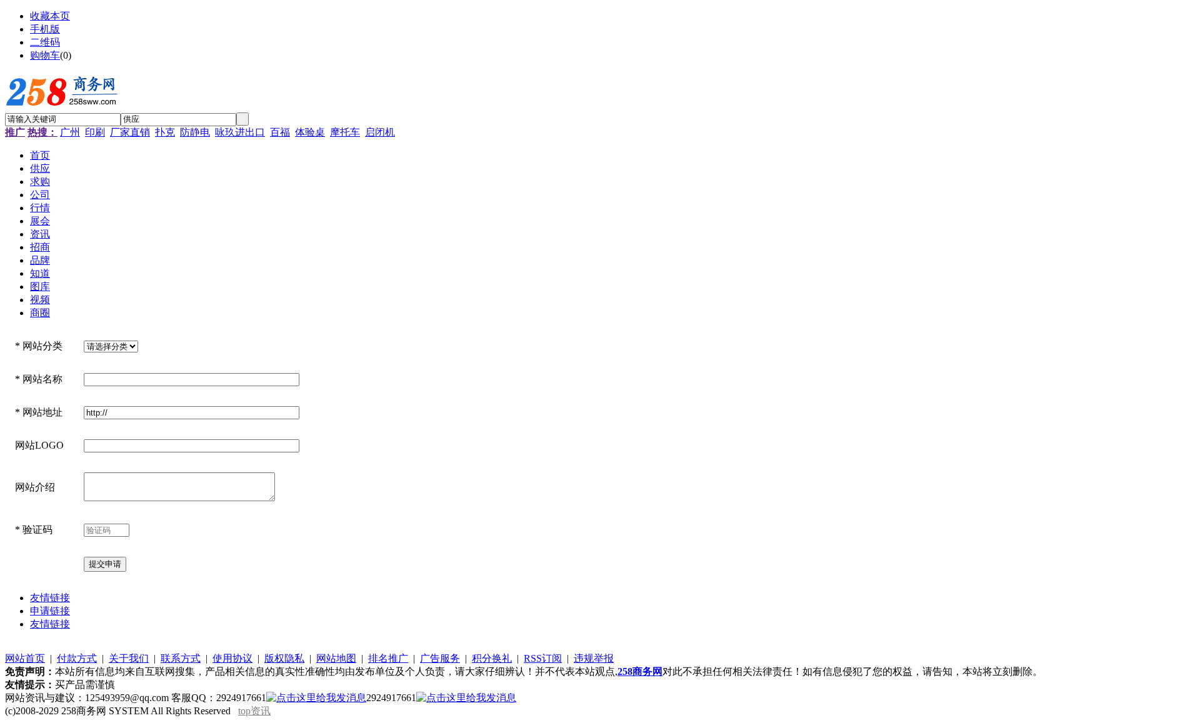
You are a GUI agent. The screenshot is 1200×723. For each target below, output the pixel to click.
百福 (280, 132)
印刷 (95, 132)
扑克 (165, 132)
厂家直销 (130, 132)
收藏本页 (50, 16)
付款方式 (77, 658)
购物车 (45, 55)
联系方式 (181, 658)
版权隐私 (284, 658)
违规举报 (594, 658)
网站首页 (25, 658)
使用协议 (232, 658)
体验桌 (310, 132)
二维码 (45, 42)
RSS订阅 (543, 658)
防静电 (195, 132)
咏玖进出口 (240, 132)
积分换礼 (492, 658)
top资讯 (254, 711)
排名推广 (388, 658)
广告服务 (440, 658)
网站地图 (336, 658)
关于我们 (129, 658)
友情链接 (50, 597)
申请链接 (50, 611)
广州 (70, 132)
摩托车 (345, 132)
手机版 (45, 29)
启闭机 (380, 132)
